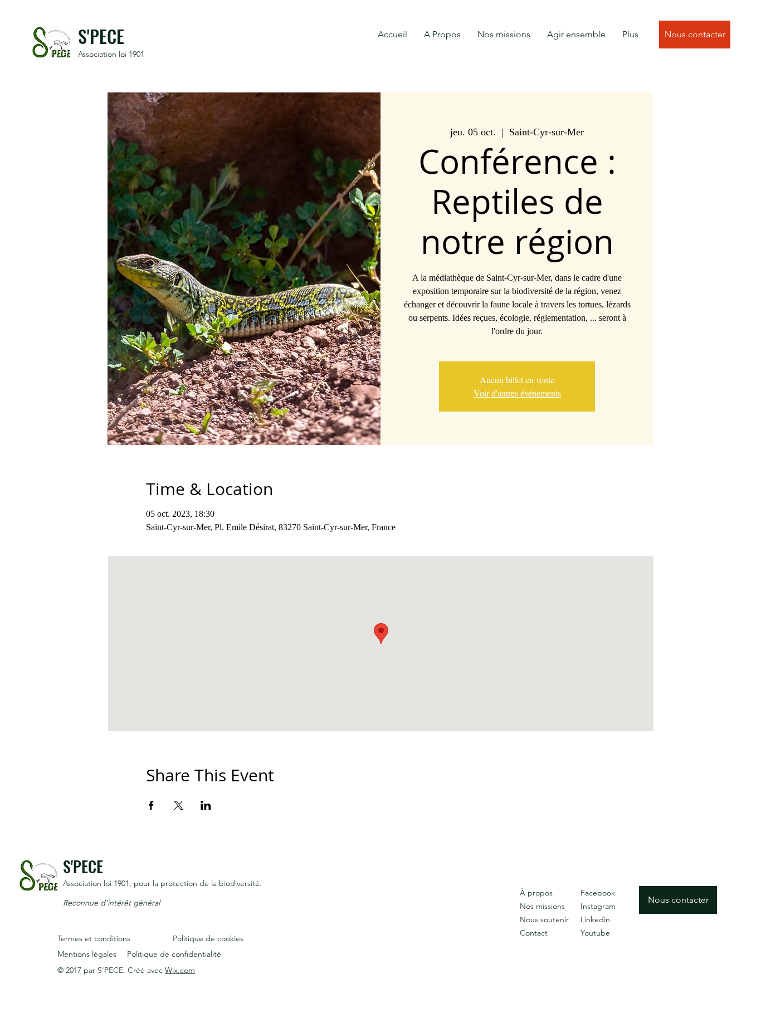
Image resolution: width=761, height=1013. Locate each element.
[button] (442, 34)
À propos (536, 893)
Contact (534, 933)
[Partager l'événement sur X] (178, 805)
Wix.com (180, 970)
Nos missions (542, 906)
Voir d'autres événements (517, 393)
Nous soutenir (544, 919)
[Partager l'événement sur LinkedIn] (206, 805)
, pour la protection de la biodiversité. (195, 883)
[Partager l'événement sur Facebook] (151, 805)
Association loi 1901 (111, 54)
